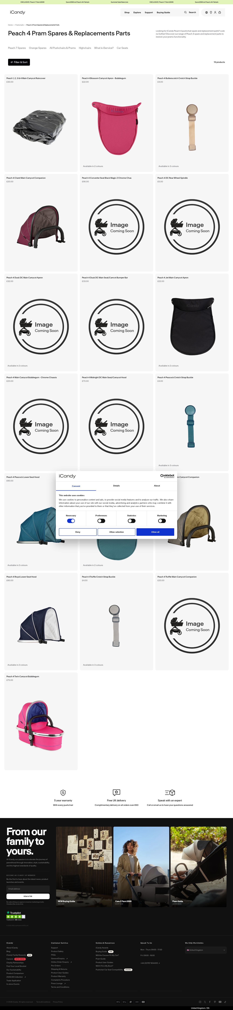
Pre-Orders (56, 966)
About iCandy (12, 948)
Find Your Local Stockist (16, 966)
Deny (77, 532)
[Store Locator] (211, 12)
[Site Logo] (17, 12)
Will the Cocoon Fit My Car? (107, 955)
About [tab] (157, 486)
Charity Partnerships (15, 963)
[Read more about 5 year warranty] (63, 798)
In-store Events (12, 984)
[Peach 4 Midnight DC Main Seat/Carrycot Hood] (116, 422)
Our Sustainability (13, 970)
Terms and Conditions (60, 987)
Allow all (155, 532)
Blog (8, 951)
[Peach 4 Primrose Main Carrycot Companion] (192, 522)
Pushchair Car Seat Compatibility (113, 970)
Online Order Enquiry (60, 962)
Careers (15, 959)
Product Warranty (58, 976)
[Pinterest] (215, 1002)
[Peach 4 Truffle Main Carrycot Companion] (192, 621)
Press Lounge (57, 983)
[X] (205, 1002)
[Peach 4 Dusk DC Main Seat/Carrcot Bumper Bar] (116, 322)
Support (149, 12)
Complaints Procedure (60, 980)
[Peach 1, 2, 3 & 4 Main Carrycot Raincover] (41, 123)
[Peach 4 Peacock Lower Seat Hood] (41, 522)
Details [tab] (116, 486)
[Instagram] (200, 1002)
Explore (137, 12)
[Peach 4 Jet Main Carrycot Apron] (192, 322)
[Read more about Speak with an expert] (169, 798)
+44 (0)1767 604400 (149, 963)
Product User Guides (59, 973)
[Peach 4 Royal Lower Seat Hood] (41, 621)
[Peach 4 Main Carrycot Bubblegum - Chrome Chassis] (41, 422)
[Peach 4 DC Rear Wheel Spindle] (192, 222)
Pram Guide (101, 959)
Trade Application (13, 981)
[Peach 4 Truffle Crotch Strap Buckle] (116, 621)
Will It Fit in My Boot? (104, 966)
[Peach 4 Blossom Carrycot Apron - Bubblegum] (116, 123)
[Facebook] (209, 1002)
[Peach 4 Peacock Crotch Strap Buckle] (192, 422)
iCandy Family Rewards (18, 955)
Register (28, 896)
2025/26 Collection (14, 977)
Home (10, 25)
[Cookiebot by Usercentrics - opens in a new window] (162, 476)
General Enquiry (58, 959)
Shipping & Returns (59, 969)
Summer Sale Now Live (100, 2)
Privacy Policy (58, 1002)
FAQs (53, 955)
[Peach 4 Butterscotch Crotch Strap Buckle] (192, 123)
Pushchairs (19, 25)
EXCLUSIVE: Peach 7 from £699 (13, 2)
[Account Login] (215, 12)
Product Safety (57, 951)
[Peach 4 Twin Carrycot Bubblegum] (41, 721)
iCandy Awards (102, 948)
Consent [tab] (76, 486)
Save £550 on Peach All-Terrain (58, 2)
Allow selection (116, 532)
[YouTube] (220, 1002)
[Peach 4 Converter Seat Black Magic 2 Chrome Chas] (116, 222)
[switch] (101, 521)
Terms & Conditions (43, 1002)
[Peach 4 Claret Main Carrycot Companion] (41, 222)
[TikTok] (225, 1002)
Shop (127, 12)
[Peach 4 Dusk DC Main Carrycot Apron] (41, 322)
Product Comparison (15, 973)
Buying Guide (163, 12)
